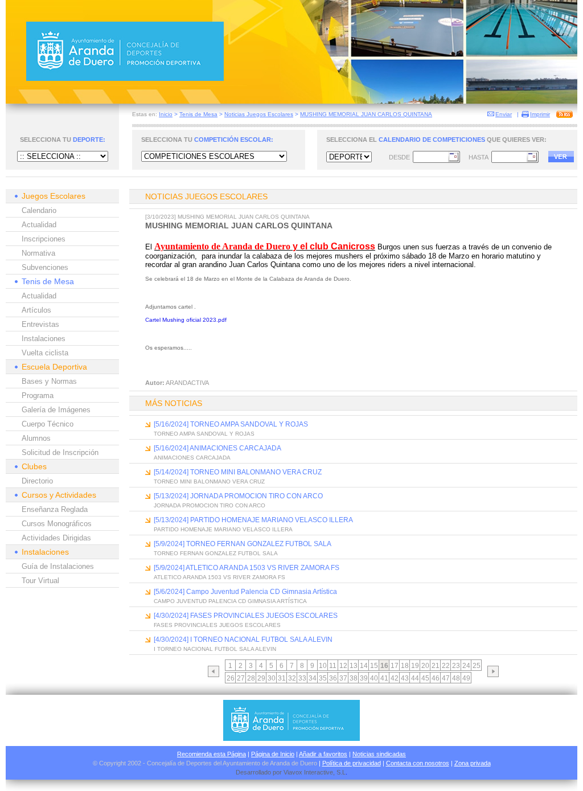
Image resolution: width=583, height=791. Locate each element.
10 (323, 666)
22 (446, 666)
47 (446, 678)
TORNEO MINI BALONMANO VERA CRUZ (209, 481)
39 (364, 678)
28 (251, 678)
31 (282, 678)
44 (415, 678)
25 (477, 666)
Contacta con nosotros (417, 763)
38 (354, 678)
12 (343, 666)
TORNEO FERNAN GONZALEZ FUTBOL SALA (216, 553)
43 (405, 678)
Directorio (37, 481)
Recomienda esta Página (211, 754)
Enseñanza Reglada (55, 509)
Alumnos (36, 438)
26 (231, 678)
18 (405, 666)
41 (384, 678)
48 (456, 678)
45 (425, 678)
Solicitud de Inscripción (60, 452)
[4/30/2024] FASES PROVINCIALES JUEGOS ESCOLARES (246, 616)
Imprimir (540, 114)
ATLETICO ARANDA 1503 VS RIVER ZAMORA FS (219, 577)
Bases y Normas (49, 381)
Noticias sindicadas (379, 754)
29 (261, 678)
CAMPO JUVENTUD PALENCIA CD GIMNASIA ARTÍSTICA (230, 601)
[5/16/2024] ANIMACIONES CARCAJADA (217, 448)
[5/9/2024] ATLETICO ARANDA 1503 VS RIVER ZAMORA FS (246, 568)
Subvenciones (45, 267)
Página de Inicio (272, 754)
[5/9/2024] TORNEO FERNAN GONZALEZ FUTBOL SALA (242, 544)
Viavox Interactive (308, 772)
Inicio (166, 114)
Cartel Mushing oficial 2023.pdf (186, 320)
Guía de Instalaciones (58, 566)
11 (332, 666)
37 (343, 678)
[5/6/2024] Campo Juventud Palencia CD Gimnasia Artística (245, 592)
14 (364, 666)
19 (415, 666)
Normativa (38, 253)
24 (466, 666)
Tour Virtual (40, 580)
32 (292, 678)
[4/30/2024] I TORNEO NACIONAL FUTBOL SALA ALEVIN (243, 640)
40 (374, 678)
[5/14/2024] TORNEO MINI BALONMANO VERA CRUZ (238, 472)
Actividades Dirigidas (56, 538)
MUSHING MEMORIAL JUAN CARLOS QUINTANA (366, 114)
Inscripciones (43, 239)
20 (425, 666)
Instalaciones (43, 338)
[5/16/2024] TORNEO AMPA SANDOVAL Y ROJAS (231, 424)
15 (374, 666)
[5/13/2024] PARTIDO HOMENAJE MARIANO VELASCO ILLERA (253, 520)
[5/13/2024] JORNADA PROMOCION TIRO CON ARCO (238, 496)
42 (395, 678)
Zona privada (472, 763)
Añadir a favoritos (323, 754)
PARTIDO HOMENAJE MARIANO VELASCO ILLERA (223, 529)
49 (466, 678)
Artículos (36, 310)
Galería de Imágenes (56, 409)
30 (272, 678)
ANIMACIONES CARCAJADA (192, 457)
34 (313, 678)
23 (456, 666)
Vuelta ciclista (45, 353)
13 (354, 666)
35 (323, 678)
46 (436, 678)
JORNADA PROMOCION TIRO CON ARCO (209, 505)
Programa (38, 395)
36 (333, 678)
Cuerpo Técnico (47, 424)
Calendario (39, 210)
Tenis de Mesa (198, 114)
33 (302, 678)
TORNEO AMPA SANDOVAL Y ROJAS (204, 434)
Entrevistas (40, 324)
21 (436, 666)
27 (241, 678)
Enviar (503, 114)
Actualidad (39, 224)
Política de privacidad (351, 763)
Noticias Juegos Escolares (258, 114)
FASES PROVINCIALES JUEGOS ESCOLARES (217, 625)
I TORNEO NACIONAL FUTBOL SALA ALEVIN (215, 649)
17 (395, 666)
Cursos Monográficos (57, 523)
